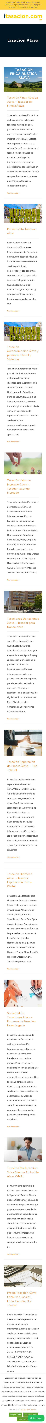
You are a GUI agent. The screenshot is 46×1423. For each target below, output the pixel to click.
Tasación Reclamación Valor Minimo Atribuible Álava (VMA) (23, 1172)
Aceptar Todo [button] (15, 1415)
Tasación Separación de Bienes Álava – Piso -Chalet (22, 766)
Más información (13, 193)
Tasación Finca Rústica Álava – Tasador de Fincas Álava (22, 101)
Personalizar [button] (23, 1419)
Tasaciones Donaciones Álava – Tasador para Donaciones (23, 622)
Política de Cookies (28, 1410)
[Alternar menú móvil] (40, 20)
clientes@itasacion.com (28, 7)
